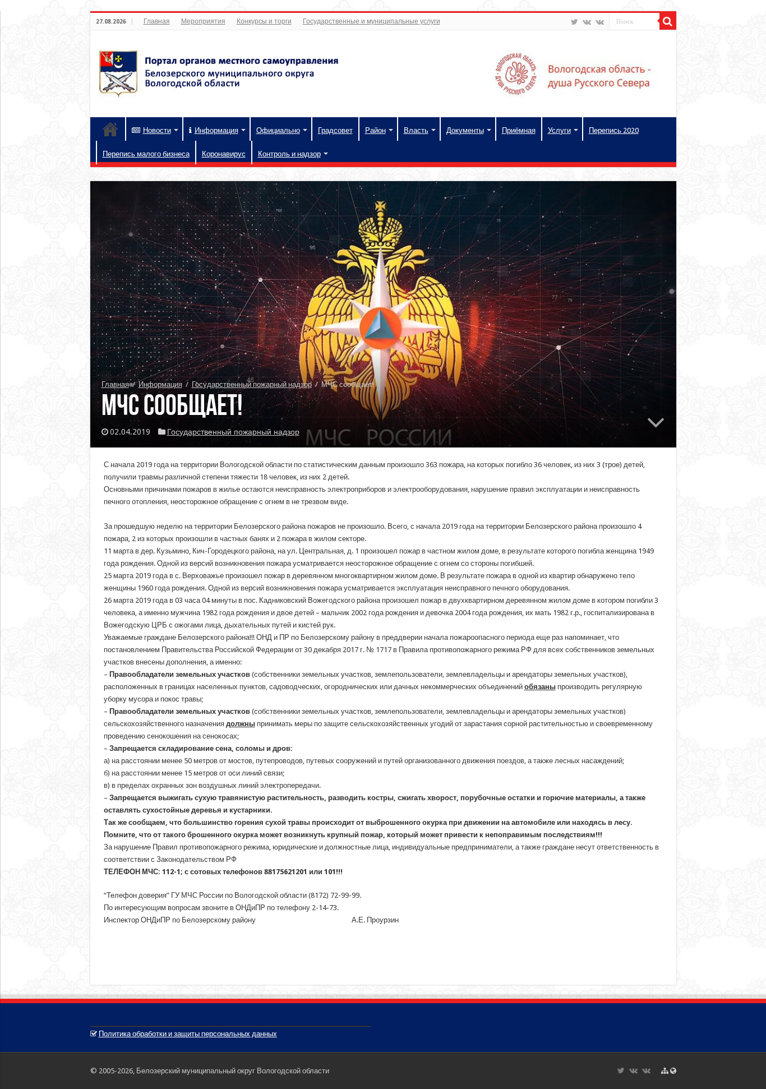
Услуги (559, 130)
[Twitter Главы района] (574, 22)
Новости (157, 130)
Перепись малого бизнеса (146, 154)
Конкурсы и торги (264, 21)
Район (375, 130)
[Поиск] (667, 21)
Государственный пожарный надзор (252, 384)
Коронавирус (224, 154)
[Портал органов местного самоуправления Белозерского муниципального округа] (383, 71)
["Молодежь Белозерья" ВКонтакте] (599, 22)
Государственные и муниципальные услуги (371, 21)
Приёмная (519, 130)
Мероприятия (203, 21)
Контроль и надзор (289, 154)
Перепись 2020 (614, 130)
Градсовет (335, 130)
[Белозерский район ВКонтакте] (587, 22)
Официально (278, 130)
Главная (157, 21)
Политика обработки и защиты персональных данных (188, 1034)
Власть (416, 130)
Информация (216, 130)
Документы (465, 130)
